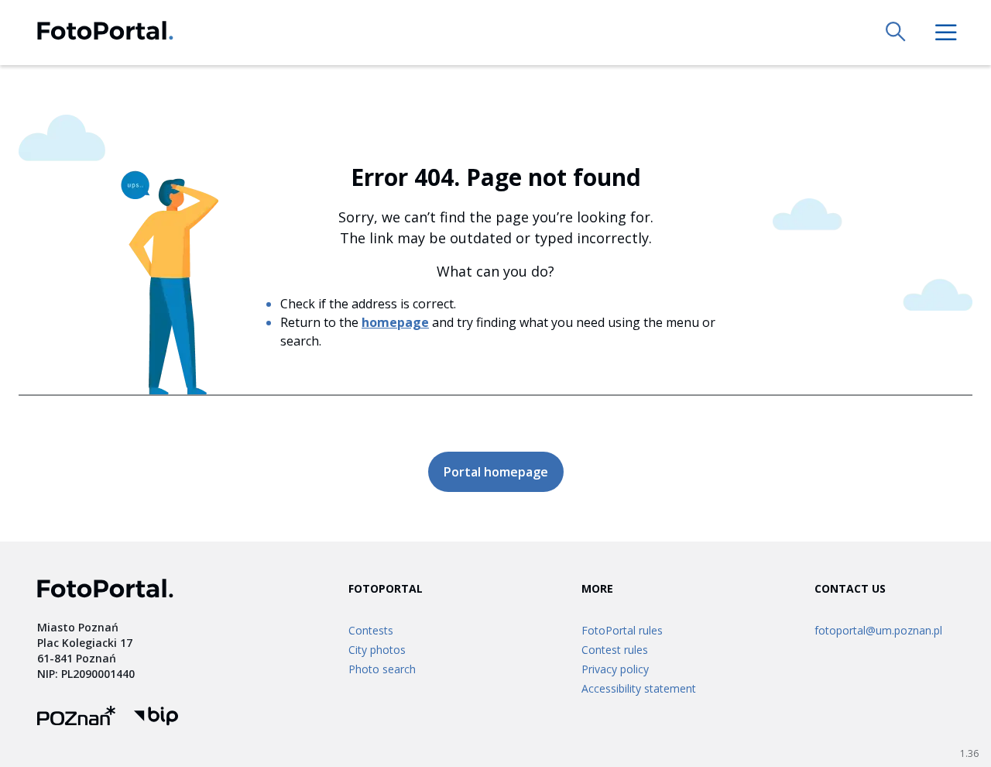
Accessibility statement (638, 688)
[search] (897, 32)
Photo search (382, 669)
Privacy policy (615, 669)
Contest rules (614, 649)
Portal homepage (496, 471)
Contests (370, 630)
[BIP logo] (156, 718)
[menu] (946, 32)
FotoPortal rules (622, 630)
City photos (377, 649)
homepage (395, 322)
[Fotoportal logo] (105, 33)
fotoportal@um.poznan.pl (878, 630)
